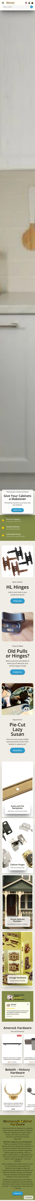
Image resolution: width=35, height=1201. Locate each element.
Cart (32, 3)
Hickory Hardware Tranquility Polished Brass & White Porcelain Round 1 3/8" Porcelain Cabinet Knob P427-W (13, 1094)
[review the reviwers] (27, 1004)
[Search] (31, 7)
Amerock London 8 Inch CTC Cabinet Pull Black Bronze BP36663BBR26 (12, 1048)
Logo (10, 3)
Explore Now (17, 510)
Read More (17, 750)
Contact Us (17, 672)
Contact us (18, 1159)
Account (29, 3)
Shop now (18, 601)
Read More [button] (9, 1016)
